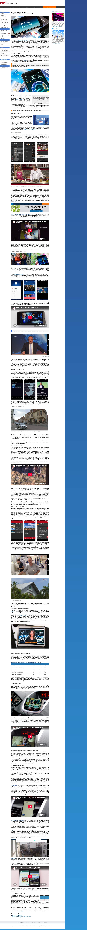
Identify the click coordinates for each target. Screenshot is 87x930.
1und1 (2, 36)
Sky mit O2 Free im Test (17, 915)
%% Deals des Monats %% (49, 7)
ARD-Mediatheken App (18, 274)
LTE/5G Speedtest (4, 52)
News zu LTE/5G (4, 19)
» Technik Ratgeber (4, 67)
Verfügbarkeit (20, 7)
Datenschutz (45, 922)
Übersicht (2, 61)
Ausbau (34, 7)
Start (2, 7)
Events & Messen (21, 922)
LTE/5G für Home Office (5, 24)
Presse (39, 922)
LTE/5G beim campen (4, 50)
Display (12, 611)
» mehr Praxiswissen (4, 55)
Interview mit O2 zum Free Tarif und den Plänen (21, 916)
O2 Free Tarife (21, 911)
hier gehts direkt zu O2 (16, 917)
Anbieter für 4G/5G (4, 27)
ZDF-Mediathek (20, 302)
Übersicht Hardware (4, 41)
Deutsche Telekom (4, 30)
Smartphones (3, 42)
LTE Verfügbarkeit (4, 16)
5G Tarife (2, 15)
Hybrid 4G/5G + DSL (4, 62)
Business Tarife (3, 25)
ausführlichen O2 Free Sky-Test (29, 129)
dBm (17, 99)
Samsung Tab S (22, 615)
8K (44, 450)
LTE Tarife (2, 13)
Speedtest (28, 7)
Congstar (2, 35)
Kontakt (27, 922)
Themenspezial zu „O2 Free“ (23, 40)
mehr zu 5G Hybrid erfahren (57, 26)
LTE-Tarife (12, 7)
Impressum (33, 922)
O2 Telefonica (3, 33)
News (40, 7)
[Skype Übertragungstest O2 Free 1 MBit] (30, 839)
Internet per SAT (4, 64)
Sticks (2, 46)
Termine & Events (4, 68)
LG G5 (25, 60)
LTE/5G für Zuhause (4, 22)
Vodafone (2, 31)
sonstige (3, 38)
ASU (21, 99)
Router (2, 44)
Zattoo (20, 133)
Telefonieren (3, 53)
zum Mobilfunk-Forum (56, 43)
